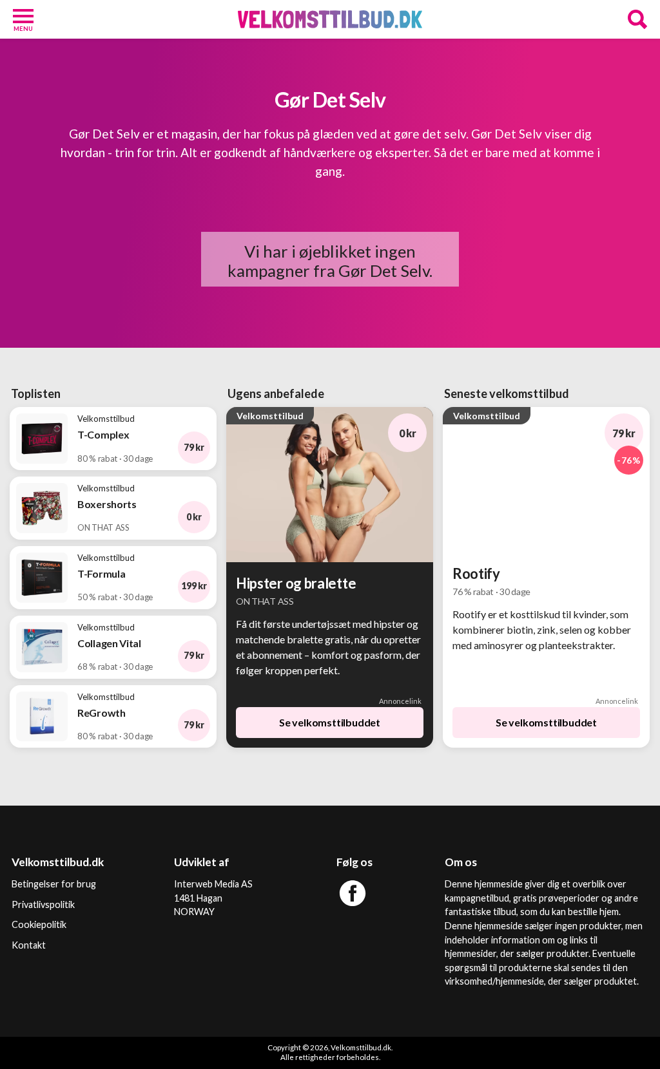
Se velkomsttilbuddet (329, 722)
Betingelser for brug (54, 883)
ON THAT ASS (265, 601)
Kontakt (29, 945)
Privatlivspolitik (43, 904)
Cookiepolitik (39, 924)
